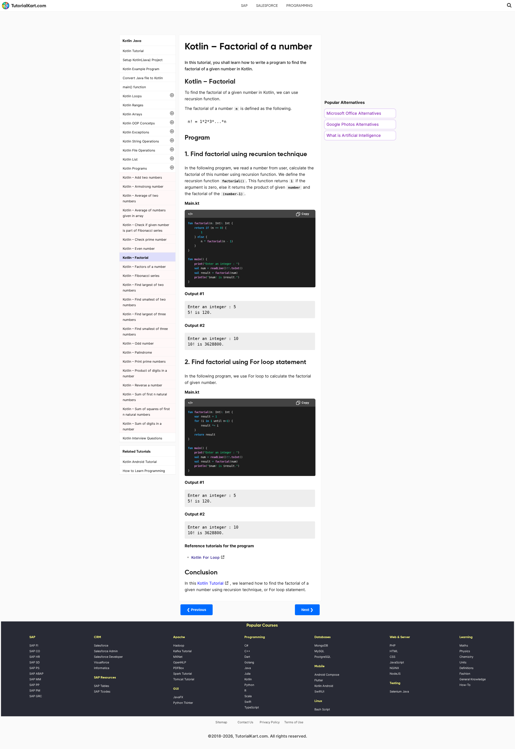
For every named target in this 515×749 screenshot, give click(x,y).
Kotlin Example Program (141, 69)
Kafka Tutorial (182, 651)
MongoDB (321, 645)
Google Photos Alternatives (353, 124)
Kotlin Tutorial (133, 51)
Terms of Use (293, 722)
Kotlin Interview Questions (142, 438)
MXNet (177, 656)
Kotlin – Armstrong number (143, 186)
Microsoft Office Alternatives (354, 113)
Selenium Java (399, 691)
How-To (465, 685)
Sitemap (221, 722)
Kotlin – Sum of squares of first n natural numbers (146, 411)
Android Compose (326, 674)
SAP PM (34, 690)
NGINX (394, 668)
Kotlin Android (323, 686)
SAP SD (34, 662)
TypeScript (251, 707)
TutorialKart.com (28, 5)
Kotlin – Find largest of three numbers (144, 317)
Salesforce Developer (108, 656)
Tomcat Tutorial (183, 679)
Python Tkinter (183, 702)
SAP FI (33, 645)
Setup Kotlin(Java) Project (143, 60)
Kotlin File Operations (139, 150)
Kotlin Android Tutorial (140, 462)
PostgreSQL (322, 656)
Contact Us (245, 722)
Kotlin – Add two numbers (142, 177)
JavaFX (178, 697)
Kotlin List (130, 159)
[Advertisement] (257, 22)
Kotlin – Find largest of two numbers (143, 287)
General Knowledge (472, 679)
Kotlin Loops (132, 96)
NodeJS (395, 673)
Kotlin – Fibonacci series (141, 276)
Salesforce (267, 6)
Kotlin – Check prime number (145, 239)
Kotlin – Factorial (135, 258)
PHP (393, 645)
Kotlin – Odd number (138, 343)
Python (249, 685)
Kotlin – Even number (139, 249)
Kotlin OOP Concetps (139, 123)
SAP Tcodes (102, 691)
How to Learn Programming (144, 471)
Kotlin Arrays (132, 114)
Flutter (318, 680)
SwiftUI (319, 691)
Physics (464, 651)
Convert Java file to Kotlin (143, 78)
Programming (299, 6)
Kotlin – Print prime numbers (144, 361)
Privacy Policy (270, 722)
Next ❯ (307, 610)
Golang (249, 662)
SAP (244, 6)
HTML (394, 651)
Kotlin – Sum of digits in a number (142, 426)
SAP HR (34, 656)
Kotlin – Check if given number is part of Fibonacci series (146, 227)
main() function (134, 87)
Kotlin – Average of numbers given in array (144, 213)
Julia (247, 673)
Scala (248, 696)
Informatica (101, 668)
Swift (247, 701)
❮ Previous (196, 610)
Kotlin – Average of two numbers (140, 198)
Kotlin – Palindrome (137, 352)
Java (247, 668)
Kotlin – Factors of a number (144, 267)
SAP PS (34, 668)
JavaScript (397, 662)
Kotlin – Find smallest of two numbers (144, 302)
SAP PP (34, 685)
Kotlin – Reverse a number (142, 385)
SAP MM (35, 679)
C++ (247, 651)
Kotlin (248, 679)
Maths (463, 645)
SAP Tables (101, 686)
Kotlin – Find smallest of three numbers (145, 331)
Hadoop (178, 645)
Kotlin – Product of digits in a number (145, 373)
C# (246, 645)
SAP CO (34, 651)
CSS (392, 656)
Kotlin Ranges (133, 105)
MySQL (319, 651)
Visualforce (101, 662)
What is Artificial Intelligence (354, 135)
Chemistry (466, 656)
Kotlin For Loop (205, 557)
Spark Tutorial (182, 673)
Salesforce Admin (106, 651)
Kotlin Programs (135, 168)
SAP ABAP (36, 673)
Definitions (466, 668)
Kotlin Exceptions (136, 132)
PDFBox (178, 668)
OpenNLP (179, 662)
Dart (247, 656)
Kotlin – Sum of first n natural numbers (145, 397)
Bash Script (322, 709)
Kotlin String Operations (141, 141)
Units (463, 662)
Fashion (464, 673)
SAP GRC (35, 696)
